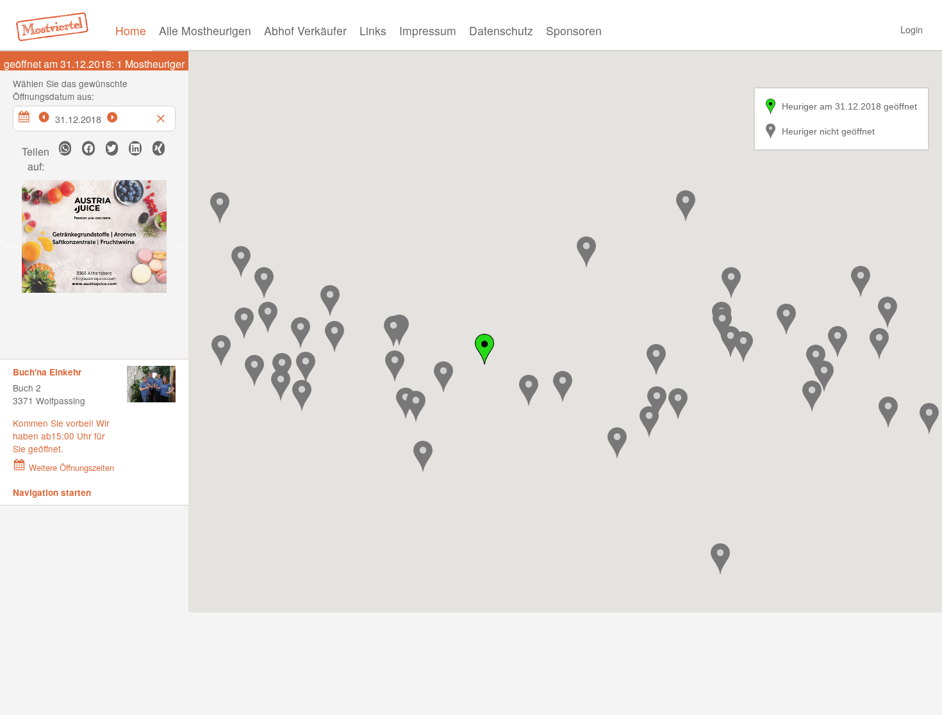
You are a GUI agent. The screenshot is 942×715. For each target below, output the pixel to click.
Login (911, 29)
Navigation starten (52, 492)
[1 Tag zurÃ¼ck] (50, 115)
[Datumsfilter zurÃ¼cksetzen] (162, 115)
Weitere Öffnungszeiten (71, 467)
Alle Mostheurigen (205, 30)
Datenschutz (501, 30)
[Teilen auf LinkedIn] (135, 148)
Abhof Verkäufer (305, 30)
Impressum (427, 30)
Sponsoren (574, 30)
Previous (9, 244)
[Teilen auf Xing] (159, 148)
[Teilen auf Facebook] (88, 148)
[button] (267, 317)
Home (130, 30)
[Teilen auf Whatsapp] (65, 148)
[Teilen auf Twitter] (112, 148)
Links (372, 30)
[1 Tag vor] (119, 115)
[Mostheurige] (55, 25)
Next (178, 244)
